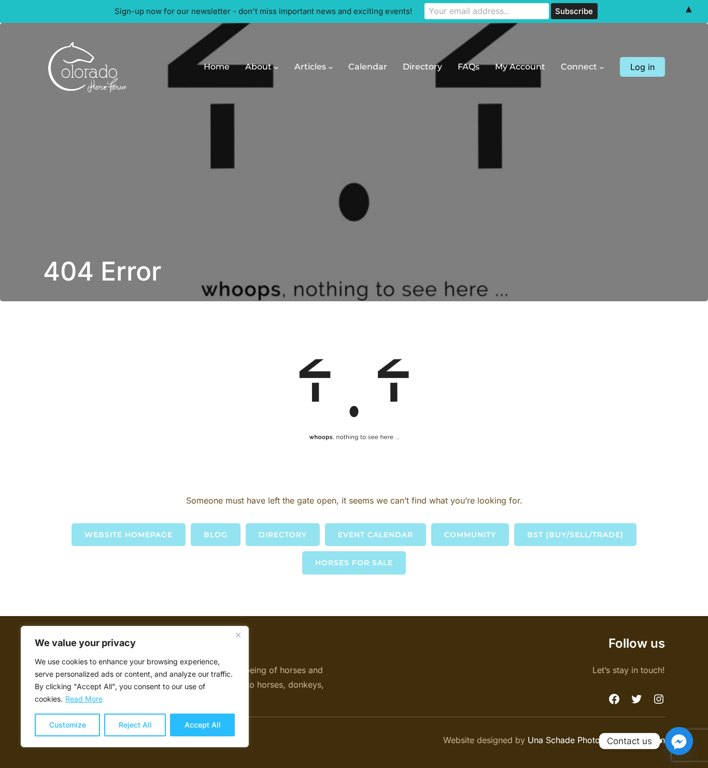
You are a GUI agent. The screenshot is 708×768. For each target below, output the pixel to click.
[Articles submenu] (330, 67)
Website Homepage (128, 534)
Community (470, 534)
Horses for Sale (354, 562)
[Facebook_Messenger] (679, 741)
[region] (135, 686)
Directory (283, 534)
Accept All (203, 724)
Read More (84, 698)
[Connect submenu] (601, 67)
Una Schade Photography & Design (596, 740)
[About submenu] (276, 67)
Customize (67, 724)
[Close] (238, 635)
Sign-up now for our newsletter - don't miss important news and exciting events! (263, 11)
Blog (216, 534)
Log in (642, 67)
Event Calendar (375, 534)
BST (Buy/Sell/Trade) (575, 534)
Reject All (135, 724)
